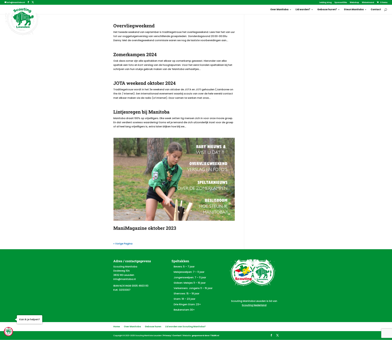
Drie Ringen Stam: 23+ (187, 304)
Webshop (354, 3)
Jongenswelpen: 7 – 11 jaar (190, 277)
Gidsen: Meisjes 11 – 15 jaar (190, 283)
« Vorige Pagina (122, 243)
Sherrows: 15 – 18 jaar (186, 293)
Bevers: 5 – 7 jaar (184, 266)
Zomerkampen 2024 (135, 54)
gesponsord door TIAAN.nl (205, 335)
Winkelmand (368, 3)
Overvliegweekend (134, 26)
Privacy (167, 335)
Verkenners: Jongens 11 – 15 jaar (193, 288)
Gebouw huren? (327, 9)
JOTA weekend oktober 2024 (144, 83)
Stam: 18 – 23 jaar (184, 299)
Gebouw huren (153, 326)
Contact (376, 9)
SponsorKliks (340, 3)
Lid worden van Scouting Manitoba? (185, 326)
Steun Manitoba (354, 9)
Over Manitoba (279, 9)
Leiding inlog (325, 3)
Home (116, 326)
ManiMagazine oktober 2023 (144, 228)
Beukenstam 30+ (184, 310)
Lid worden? (303, 9)
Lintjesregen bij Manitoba (141, 112)
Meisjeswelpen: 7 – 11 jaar (189, 272)
